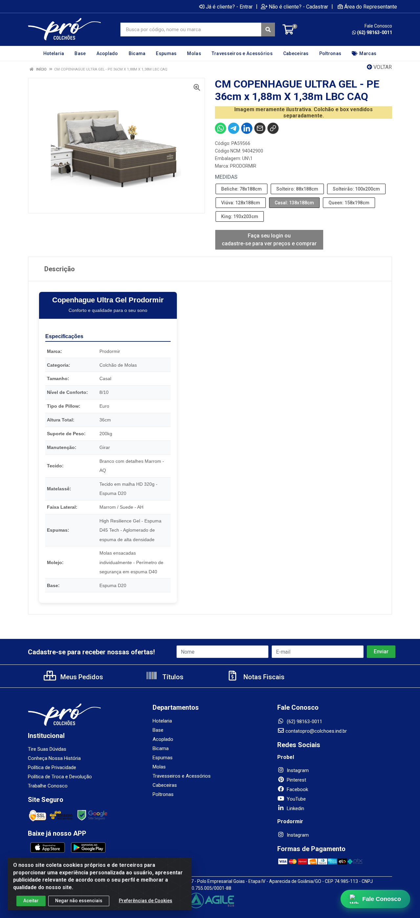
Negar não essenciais (78, 900)
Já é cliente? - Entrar (229, 6)
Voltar (382, 67)
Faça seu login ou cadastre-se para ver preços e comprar (269, 240)
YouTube (295, 799)
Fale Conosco (382, 898)
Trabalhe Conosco (48, 786)
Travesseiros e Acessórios (182, 776)
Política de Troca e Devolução (60, 777)
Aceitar (31, 900)
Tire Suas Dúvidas (47, 749)
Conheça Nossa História (54, 758)
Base (158, 730)
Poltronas (163, 794)
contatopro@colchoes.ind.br (316, 731)
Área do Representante (370, 6)
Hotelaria (162, 721)
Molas (159, 767)
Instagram (297, 770)
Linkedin (294, 808)
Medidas (226, 177)
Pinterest (295, 780)
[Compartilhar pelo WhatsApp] (220, 128)
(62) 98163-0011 (374, 32)
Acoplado (163, 739)
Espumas (163, 758)
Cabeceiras (165, 785)
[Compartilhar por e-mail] (259, 128)
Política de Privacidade (52, 767)
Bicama (161, 748)
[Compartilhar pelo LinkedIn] (246, 128)
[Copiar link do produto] (273, 128)
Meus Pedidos (81, 677)
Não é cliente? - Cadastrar (298, 6)
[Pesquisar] (268, 29)
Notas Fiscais (263, 677)
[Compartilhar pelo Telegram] (233, 128)
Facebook (296, 789)
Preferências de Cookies (145, 900)
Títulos (172, 677)
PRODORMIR (243, 166)
